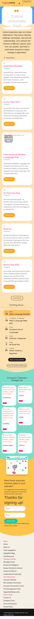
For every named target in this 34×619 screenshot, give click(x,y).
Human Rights (8, 445)
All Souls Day (14, 344)
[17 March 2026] (4, 190)
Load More (17, 298)
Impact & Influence (10, 571)
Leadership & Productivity (12, 574)
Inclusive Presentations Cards (13, 586)
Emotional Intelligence (11, 565)
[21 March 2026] (4, 225)
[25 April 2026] (4, 261)
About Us (6, 547)
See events (20, 422)
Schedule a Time (9, 601)
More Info (9, 88)
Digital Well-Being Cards (11, 592)
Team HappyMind (9, 550)
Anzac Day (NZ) (11, 265)
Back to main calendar (17, 359)
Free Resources (8, 556)
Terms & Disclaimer (10, 604)
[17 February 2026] (4, 98)
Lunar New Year (12, 102)
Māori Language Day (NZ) (19, 314)
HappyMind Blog (9, 553)
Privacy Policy (8, 607)
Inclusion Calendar (9, 580)
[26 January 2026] (4, 63)
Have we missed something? (17, 365)
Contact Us (7, 598)
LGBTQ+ (22, 445)
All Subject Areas (9, 562)
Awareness (7, 398)
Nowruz (7, 229)
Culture (7, 68)
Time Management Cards (12, 589)
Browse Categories (24, 1)
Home (5, 544)
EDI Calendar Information (12, 583)
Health (21, 417)
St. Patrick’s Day (12, 193)
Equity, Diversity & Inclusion (12, 568)
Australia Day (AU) (13, 66)
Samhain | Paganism (17, 338)
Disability (6, 424)
